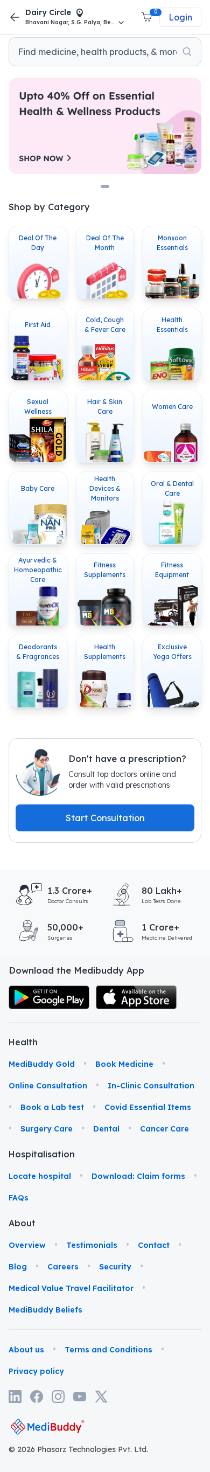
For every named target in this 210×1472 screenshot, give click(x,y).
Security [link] (115, 1267)
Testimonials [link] (91, 1245)
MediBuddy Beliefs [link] (45, 1310)
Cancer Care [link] (164, 1129)
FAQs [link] (19, 1198)
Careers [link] (63, 1267)
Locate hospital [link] (40, 1176)
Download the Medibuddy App (76, 970)
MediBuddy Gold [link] (42, 1064)
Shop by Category (49, 207)
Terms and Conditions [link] (108, 1350)
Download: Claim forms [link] (138, 1176)
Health (23, 1042)
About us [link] (26, 1350)
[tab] (105, 186)
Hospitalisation (23, 1154)
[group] (105, 51)
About (22, 1223)
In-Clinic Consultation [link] (151, 1086)
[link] (49, 997)
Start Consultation (105, 818)
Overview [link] (27, 1245)
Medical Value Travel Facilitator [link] (71, 1288)
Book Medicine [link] (124, 1064)
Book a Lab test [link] (52, 1107)
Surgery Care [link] (46, 1129)
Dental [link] (106, 1129)
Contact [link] (154, 1245)
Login (180, 17)
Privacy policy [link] (36, 1371)
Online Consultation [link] (48, 1086)
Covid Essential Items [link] (147, 1107)
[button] (147, 17)
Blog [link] (18, 1267)
